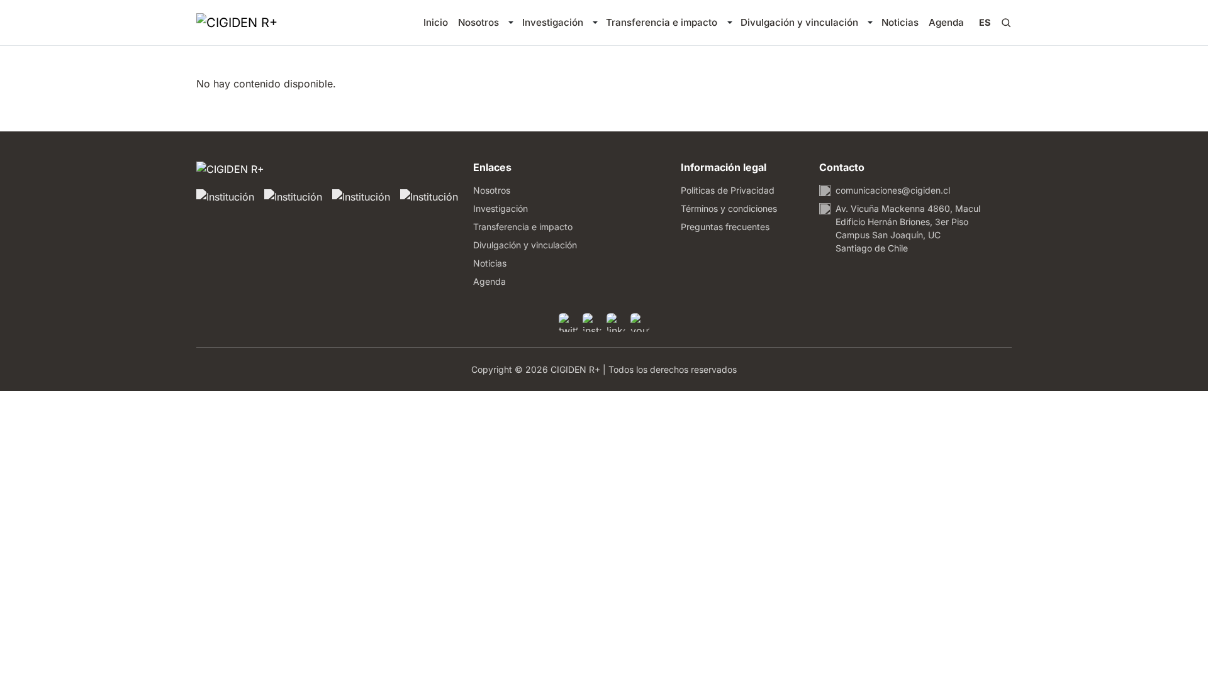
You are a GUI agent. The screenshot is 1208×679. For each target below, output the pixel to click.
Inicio (435, 22)
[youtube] (639, 322)
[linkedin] (616, 322)
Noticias (900, 22)
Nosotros (478, 22)
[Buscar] (1006, 22)
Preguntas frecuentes (725, 226)
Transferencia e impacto (661, 22)
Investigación (552, 22)
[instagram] (592, 322)
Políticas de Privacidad (728, 190)
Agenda (946, 22)
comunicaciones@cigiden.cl (893, 190)
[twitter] (568, 322)
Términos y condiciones (729, 208)
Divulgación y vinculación (799, 22)
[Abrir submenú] (510, 22)
